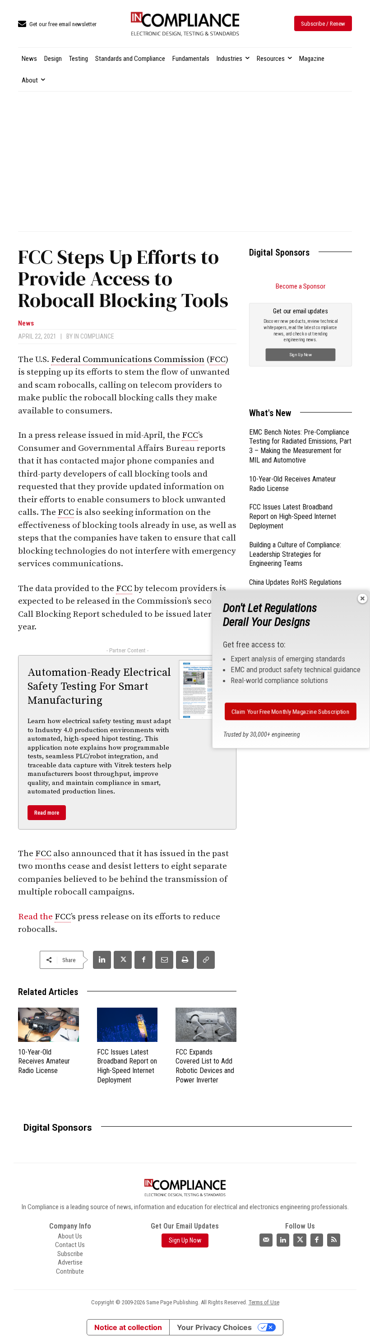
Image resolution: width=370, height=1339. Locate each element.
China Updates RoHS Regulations (295, 582)
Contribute (70, 1271)
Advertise (70, 1262)
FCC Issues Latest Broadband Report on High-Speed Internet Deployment (127, 1066)
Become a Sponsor (300, 286)
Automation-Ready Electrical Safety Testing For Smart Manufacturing (99, 686)
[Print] (185, 960)
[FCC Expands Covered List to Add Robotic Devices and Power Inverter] (206, 1025)
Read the (36, 917)
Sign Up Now (300, 354)
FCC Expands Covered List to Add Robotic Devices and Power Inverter (205, 1066)
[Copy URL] (206, 960)
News (26, 323)
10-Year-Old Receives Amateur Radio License (44, 1061)
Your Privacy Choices (214, 1327)
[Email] (164, 960)
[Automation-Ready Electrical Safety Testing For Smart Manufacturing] (202, 690)
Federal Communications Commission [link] (127, 359)
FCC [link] (217, 359)
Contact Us (70, 1245)
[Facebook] (143, 960)
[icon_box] (57, 24)
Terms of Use (264, 1302)
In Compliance (94, 336)
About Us (70, 1236)
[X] (123, 960)
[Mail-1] (266, 1240)
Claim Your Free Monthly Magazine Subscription (290, 711)
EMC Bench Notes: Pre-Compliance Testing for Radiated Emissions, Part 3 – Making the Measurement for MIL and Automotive (300, 446)
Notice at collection (128, 1327)
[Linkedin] (102, 960)
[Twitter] (299, 1240)
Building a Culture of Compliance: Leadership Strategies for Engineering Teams (295, 554)
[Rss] (333, 1240)
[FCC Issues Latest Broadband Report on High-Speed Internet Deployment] (127, 1025)
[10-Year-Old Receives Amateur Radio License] (48, 1025)
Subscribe (70, 1254)
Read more (46, 812)
